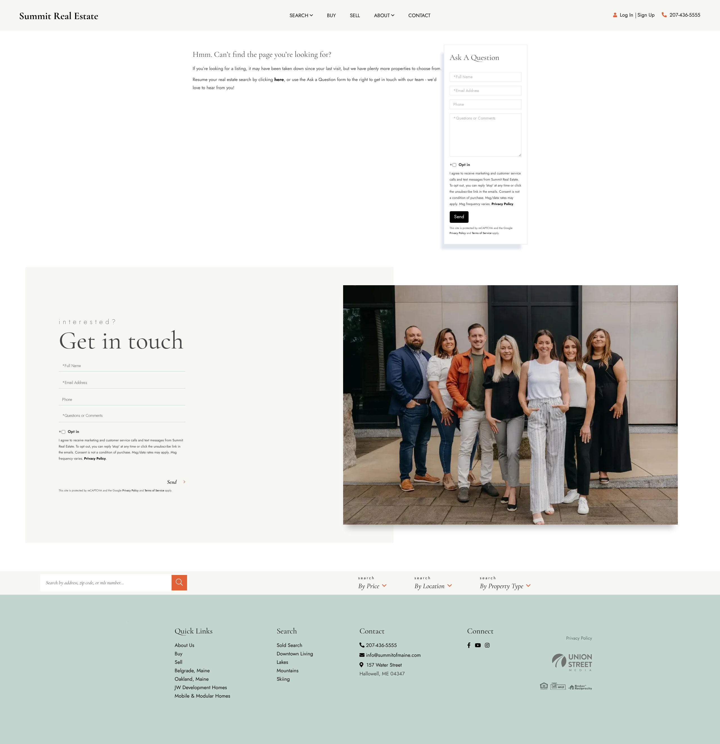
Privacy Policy (502, 203)
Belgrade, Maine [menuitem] (192, 670)
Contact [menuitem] (419, 15)
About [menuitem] (382, 15)
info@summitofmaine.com (393, 655)
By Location (430, 586)
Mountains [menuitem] (288, 670)
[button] (179, 582)
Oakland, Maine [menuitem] (192, 679)
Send (459, 216)
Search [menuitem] (298, 15)
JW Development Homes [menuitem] (201, 687)
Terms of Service (482, 233)
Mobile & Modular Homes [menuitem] (202, 696)
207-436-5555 (685, 15)
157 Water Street (382, 669)
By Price (368, 586)
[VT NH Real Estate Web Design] (566, 662)
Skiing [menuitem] (283, 679)
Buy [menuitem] (331, 15)
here (279, 80)
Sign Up (645, 15)
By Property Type (501, 586)
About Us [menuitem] (184, 645)
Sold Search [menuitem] (289, 645)
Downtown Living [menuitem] (295, 653)
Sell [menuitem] (355, 15)
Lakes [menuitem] (282, 662)
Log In (626, 15)
